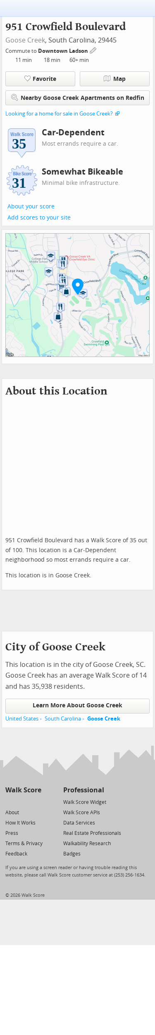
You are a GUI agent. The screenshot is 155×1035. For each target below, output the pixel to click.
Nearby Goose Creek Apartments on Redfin (82, 98)
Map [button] (119, 79)
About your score (31, 206)
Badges (72, 854)
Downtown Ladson (63, 51)
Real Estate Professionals (92, 833)
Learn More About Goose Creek (77, 705)
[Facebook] (23, 801)
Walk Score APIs (81, 812)
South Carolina (63, 719)
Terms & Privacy (24, 843)
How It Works (20, 823)
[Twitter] (10, 801)
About (12, 812)
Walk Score (23, 790)
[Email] (36, 801)
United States (21, 719)
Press (11, 833)
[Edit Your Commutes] (93, 50)
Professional (83, 790)
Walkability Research (87, 843)
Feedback (16, 854)
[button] (78, 286)
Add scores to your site (39, 217)
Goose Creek (25, 40)
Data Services (79, 823)
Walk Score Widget (84, 802)
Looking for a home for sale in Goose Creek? (59, 114)
